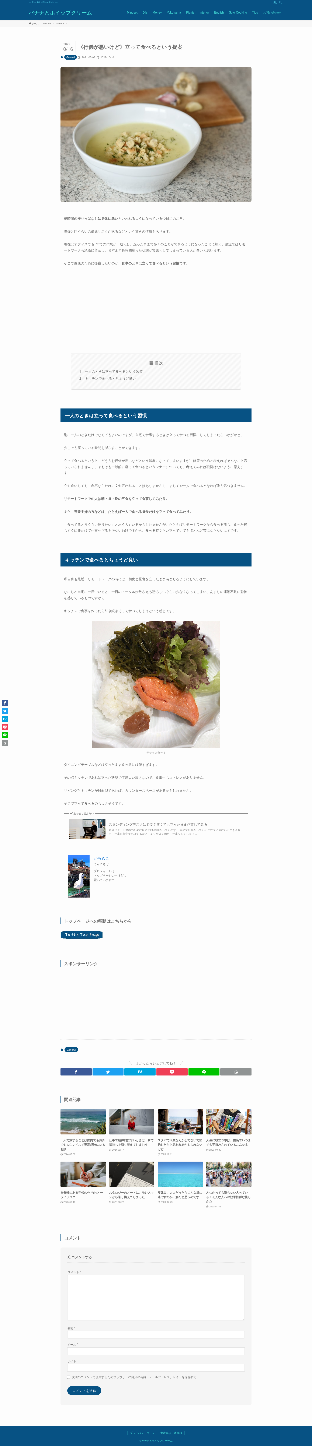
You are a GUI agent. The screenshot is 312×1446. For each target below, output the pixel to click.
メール (72, 1344)
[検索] (280, 2)
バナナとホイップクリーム (60, 12)
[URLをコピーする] (236, 1071)
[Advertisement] (156, 309)
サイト (71, 1361)
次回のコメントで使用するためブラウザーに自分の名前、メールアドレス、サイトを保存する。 (136, 1377)
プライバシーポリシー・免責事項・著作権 (156, 1433)
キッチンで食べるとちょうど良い (110, 378)
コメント (74, 1272)
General (70, 57)
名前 (71, 1328)
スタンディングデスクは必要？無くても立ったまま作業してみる (158, 824)
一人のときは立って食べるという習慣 (114, 371)
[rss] (275, 2)
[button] (76, 1071)
